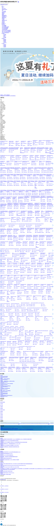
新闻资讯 (3, 38)
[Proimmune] (42, 423)
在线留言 (9, 474)
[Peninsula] (40, 423)
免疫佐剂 (3, 13)
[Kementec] (28, 423)
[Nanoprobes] (37, 423)
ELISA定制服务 (4, 25)
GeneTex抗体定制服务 (5, 28)
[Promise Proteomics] (41, 423)
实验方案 (4, 35)
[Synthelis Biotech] (51, 423)
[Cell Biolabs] (7, 423)
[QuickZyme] (43, 423)
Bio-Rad (15, 465)
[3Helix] (53, 423)
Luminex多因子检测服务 (12, 468)
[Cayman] (6, 423)
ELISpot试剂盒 (18, 463)
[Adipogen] (0, 423)
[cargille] (8, 423)
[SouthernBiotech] (45, 423)
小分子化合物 (14, 463)
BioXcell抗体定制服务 (19, 468)
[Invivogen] (24, 423)
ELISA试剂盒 (4, 8)
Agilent (8, 465)
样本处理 (3, 18)
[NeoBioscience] (37, 423)
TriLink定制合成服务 (31, 468)
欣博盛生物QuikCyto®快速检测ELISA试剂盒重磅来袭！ (8, 95)
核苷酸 (3, 14)
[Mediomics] (36, 423)
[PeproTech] (39, 423)
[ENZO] (15, 423)
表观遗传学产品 (4, 17)
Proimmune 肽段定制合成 (5, 32)
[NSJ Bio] (38, 423)
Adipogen (1, 465)
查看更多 (1, 375)
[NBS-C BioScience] (52, 423)
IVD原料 (3, 19)
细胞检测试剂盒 (4, 15)
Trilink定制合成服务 (4, 29)
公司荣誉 (7, 474)
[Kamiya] (27, 423)
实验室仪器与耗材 (4, 20)
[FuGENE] (21, 423)
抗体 (2, 7)
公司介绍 (4, 44)
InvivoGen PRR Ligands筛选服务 (6, 30)
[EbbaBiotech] (14, 423)
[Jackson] (26, 423)
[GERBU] (23, 423)
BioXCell (13, 465)
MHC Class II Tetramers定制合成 (10, 469)
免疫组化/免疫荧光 (4, 9)
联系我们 (4, 45)
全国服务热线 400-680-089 (4, 4)
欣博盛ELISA (4, 23)
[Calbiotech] (9, 423)
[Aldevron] (2, 423)
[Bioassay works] (5, 423)
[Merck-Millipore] (32, 423)
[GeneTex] (22, 423)
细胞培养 (3, 12)
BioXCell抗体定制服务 (5, 27)
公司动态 (9, 472)
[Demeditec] (13, 423)
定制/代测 (3, 24)
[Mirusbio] (33, 423)
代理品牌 (3, 22)
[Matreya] (35, 423)
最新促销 (4, 39)
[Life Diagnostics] (29, 423)
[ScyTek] (44, 423)
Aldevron (10, 465)
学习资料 (3, 33)
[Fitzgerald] (17, 423)
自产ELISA (5, 42)
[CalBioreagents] (10, 423)
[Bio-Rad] (3, 423)
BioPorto (17, 465)
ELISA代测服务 (7, 468)
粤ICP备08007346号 (3, 479)
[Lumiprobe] (31, 423)
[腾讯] (27, 477)
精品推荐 (4, 40)
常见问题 (4, 37)
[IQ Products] (25, 423)
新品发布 (7, 472)
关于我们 (3, 43)
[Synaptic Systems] (47, 423)
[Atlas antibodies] (1, 423)
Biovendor (20, 465)
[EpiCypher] (16, 423)
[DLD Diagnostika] (12, 423)
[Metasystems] (34, 423)
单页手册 (4, 34)
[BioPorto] (4, 423)
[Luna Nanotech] (30, 423)
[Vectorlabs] (50, 423)
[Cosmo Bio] (11, 423)
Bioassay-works (24, 465)
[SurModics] (46, 423)
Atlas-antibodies (5, 465)
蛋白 (2, 10)
